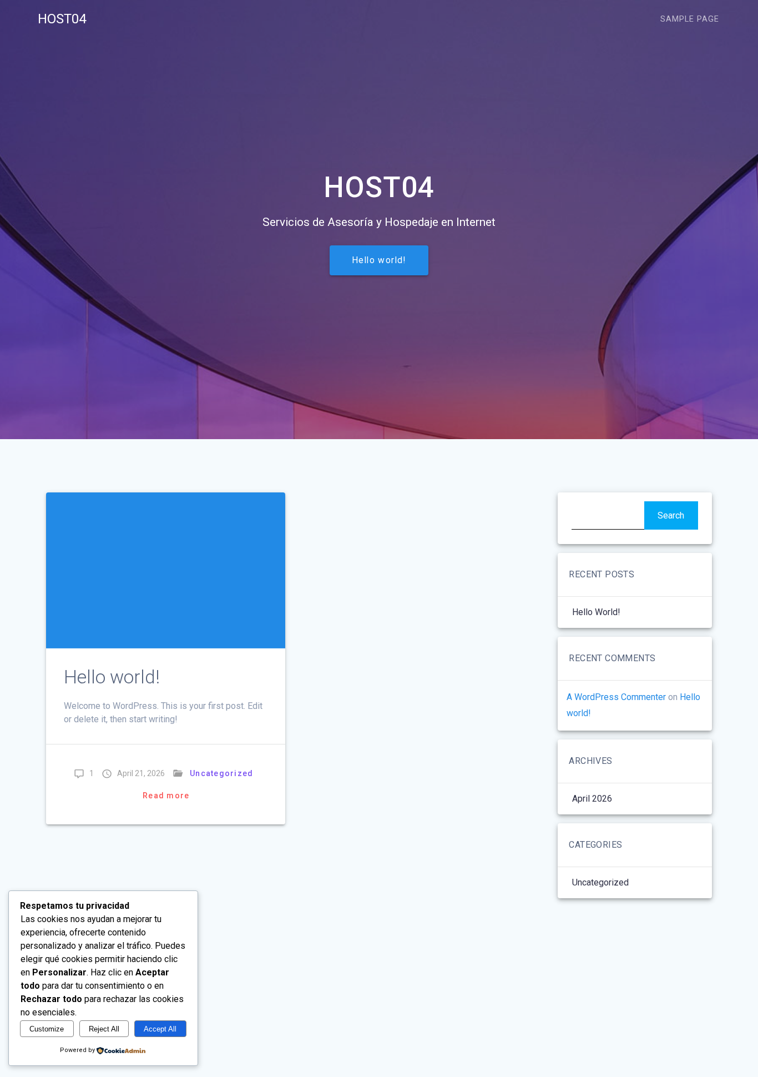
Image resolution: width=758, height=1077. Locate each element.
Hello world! (379, 260)
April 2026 (592, 798)
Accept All (160, 1029)
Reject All (104, 1029)
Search (671, 515)
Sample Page (689, 19)
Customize (46, 1029)
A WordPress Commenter (616, 697)
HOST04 (62, 19)
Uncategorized (221, 773)
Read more (166, 795)
